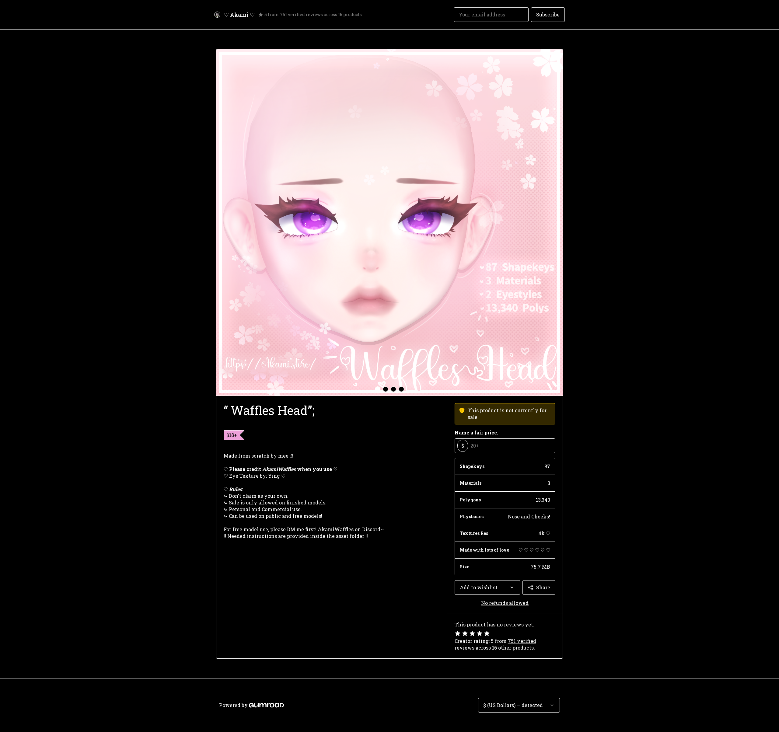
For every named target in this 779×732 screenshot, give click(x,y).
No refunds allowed (505, 603)
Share (543, 587)
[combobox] (487, 587)
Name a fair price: (476, 432)
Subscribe (548, 14)
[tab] (377, 389)
